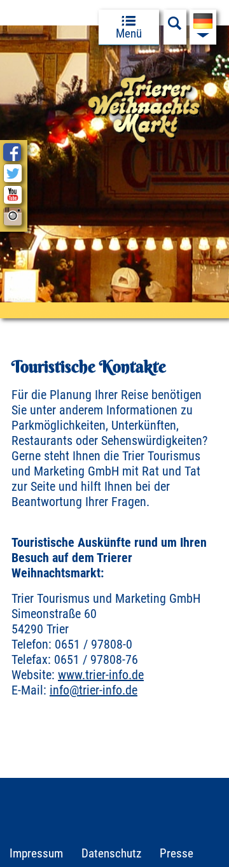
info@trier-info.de (93, 690)
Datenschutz (111, 853)
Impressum (36, 853)
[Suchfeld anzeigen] (174, 26)
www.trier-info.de (101, 674)
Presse (176, 853)
